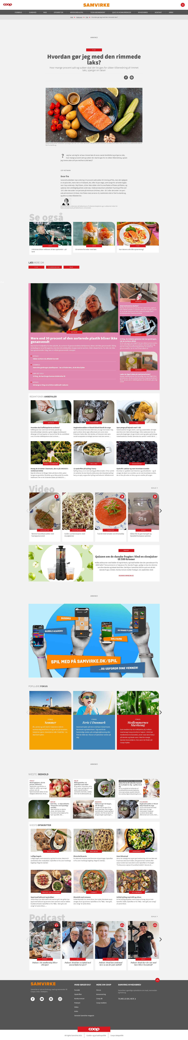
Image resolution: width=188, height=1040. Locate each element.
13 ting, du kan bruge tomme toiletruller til (49, 376)
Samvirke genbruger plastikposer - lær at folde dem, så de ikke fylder (59, 367)
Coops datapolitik (116, 1035)
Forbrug (18, 12)
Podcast (77, 1003)
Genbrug (36, 365)
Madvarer (79, 17)
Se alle (153, 488)
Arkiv (171, 12)
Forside (77, 990)
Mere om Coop (103, 984)
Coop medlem (101, 1003)
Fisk (87, 17)
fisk (94, 50)
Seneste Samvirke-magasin (84, 1015)
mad (71, 267)
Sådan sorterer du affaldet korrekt (46, 359)
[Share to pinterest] (132, 77)
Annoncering (101, 994)
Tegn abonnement (97, 12)
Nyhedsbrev (143, 12)
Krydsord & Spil (76, 12)
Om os (98, 990)
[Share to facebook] (126, 77)
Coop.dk (99, 998)
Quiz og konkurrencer (121, 12)
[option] (50, 238)
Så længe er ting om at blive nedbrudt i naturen (50, 385)
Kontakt (158, 12)
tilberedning (54, 267)
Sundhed (32, 12)
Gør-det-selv (38, 373)
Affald (35, 356)
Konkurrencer (79, 998)
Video (76, 1007)
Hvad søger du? (82, 984)
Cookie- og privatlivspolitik (96, 1035)
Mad (45, 12)
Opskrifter (58, 12)
